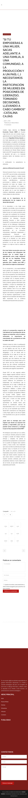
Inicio (2, 698)
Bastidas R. (15, 796)
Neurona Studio (15, 794)
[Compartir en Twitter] (11, 511)
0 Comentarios (7, 124)
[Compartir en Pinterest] (14, 511)
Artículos (3, 711)
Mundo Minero (15, 122)
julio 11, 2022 (7, 120)
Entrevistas (4, 708)
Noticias (3, 705)
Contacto (3, 715)
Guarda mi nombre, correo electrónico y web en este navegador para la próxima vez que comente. (14, 586)
